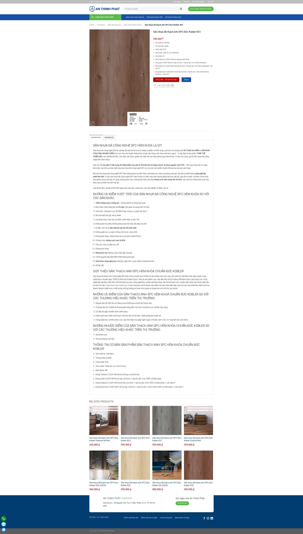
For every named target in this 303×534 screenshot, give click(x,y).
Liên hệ (186, 2)
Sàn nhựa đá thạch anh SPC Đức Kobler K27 (166, 439)
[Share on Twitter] (160, 86)
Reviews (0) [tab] (109, 137)
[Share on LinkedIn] (172, 86)
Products (101, 25)
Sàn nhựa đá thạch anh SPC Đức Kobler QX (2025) (166, 483)
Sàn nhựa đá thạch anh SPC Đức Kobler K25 (135, 483)
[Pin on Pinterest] (168, 86)
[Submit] (181, 9)
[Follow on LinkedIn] (212, 518)
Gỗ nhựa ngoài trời (155, 17)
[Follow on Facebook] (204, 518)
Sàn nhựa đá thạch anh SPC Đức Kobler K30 (198, 483)
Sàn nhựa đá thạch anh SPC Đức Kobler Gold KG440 (198, 439)
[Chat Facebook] (3, 529)
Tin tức (211, 2)
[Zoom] (92, 123)
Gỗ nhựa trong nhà (173, 17)
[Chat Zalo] (3, 524)
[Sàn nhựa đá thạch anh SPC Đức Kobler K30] (198, 465)
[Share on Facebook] (155, 86)
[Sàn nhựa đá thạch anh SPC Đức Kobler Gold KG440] (198, 420)
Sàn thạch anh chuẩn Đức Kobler (119, 285)
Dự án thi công (198, 2)
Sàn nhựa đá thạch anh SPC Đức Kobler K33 (135, 439)
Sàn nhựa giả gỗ (114, 25)
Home (91, 25)
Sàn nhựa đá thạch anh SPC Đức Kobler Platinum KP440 (103, 439)
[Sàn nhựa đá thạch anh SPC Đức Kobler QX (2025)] (167, 465)
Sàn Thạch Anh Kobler (133, 25)
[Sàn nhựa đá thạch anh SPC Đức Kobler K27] (167, 420)
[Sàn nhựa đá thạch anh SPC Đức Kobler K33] (135, 420)
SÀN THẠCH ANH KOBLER (135, 17)
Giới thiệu (177, 2)
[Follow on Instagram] (208, 518)
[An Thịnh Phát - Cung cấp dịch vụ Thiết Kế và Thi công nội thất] (104, 9)
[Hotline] (3, 518)
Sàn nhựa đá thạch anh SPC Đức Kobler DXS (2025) (103, 483)
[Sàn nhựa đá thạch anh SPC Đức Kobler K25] (135, 465)
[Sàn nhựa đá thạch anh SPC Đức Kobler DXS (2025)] (104, 465)
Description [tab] (96, 137)
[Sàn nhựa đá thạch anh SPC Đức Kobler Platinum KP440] (104, 420)
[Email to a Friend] (164, 86)
